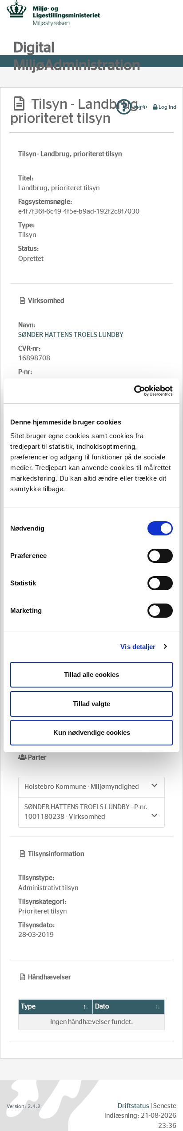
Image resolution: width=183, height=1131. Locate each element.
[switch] (160, 556)
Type (28, 1006)
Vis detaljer (137, 646)
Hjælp (139, 106)
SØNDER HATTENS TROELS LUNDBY (70, 335)
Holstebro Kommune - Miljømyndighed (81, 786)
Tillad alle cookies (91, 674)
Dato (102, 1006)
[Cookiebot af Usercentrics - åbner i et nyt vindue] (134, 391)
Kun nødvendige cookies (91, 732)
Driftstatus (133, 1106)
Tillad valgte (91, 703)
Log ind (167, 107)
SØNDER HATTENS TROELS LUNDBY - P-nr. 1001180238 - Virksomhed (86, 812)
